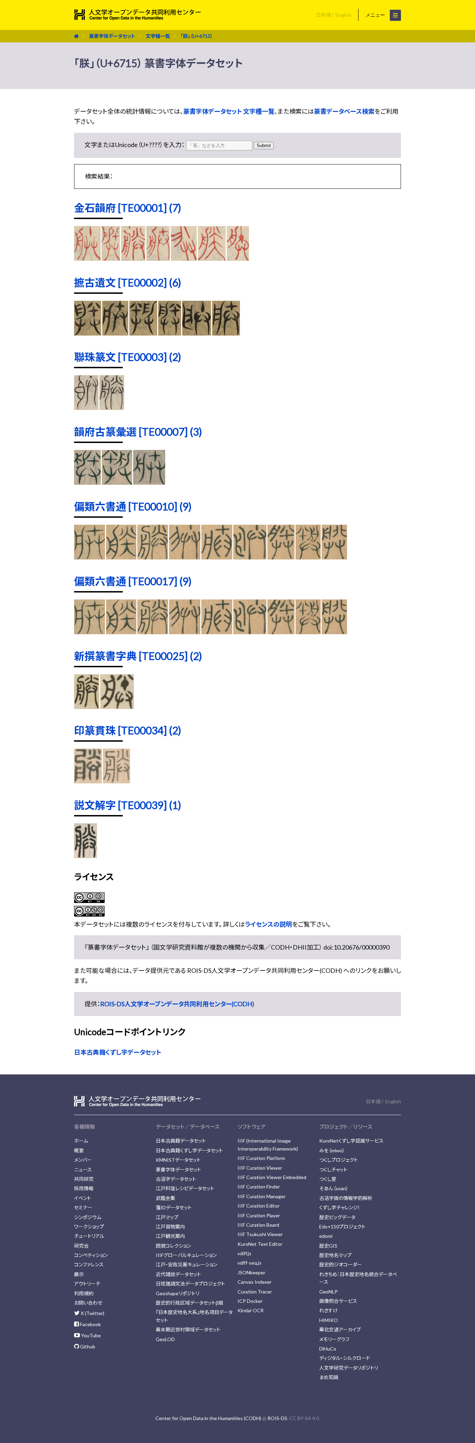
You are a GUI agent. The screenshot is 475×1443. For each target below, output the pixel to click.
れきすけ (328, 1310)
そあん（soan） (333, 1188)
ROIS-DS (277, 1418)
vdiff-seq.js (249, 1263)
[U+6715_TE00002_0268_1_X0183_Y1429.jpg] (143, 333)
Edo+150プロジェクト (342, 1227)
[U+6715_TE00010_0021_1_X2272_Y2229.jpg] (249, 557)
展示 (79, 1274)
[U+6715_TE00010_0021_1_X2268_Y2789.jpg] (184, 557)
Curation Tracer (255, 1292)
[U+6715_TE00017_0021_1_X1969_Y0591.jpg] (89, 632)
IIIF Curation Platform (261, 1158)
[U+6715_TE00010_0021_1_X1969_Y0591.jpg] (89, 557)
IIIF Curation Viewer (260, 1168)
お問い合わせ (88, 1303)
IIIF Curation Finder (259, 1187)
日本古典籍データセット (181, 1141)
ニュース (83, 1169)
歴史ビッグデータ (337, 1217)
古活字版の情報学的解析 (345, 1198)
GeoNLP (328, 1292)
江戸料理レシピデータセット (185, 1188)
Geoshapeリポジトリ (177, 1293)
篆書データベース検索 (344, 111)
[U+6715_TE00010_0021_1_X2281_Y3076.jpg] (280, 557)
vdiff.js (244, 1253)
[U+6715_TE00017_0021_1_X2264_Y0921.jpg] (152, 632)
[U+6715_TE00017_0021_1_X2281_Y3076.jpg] (280, 632)
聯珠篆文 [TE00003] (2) (127, 356)
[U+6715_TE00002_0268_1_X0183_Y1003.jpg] (196, 333)
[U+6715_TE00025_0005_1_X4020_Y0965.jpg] (117, 706)
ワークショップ (89, 1227)
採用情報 (84, 1188)
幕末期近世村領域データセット (188, 1329)
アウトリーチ (87, 1284)
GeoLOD (165, 1339)
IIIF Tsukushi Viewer (260, 1234)
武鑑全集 (165, 1198)
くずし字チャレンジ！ (339, 1207)
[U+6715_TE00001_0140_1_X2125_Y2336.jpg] (111, 258)
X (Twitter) (92, 1313)
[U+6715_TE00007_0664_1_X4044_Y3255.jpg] (87, 482)
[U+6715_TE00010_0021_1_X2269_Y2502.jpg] (216, 557)
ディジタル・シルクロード (344, 1358)
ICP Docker (250, 1301)
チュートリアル (89, 1236)
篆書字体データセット (112, 36)
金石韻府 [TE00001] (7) (127, 207)
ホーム (81, 1141)
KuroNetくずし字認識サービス (351, 1141)
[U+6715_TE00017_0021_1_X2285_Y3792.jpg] (308, 632)
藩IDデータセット (174, 1207)
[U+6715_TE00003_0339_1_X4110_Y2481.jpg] (111, 407)
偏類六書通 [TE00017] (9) (133, 581)
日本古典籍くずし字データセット (117, 1052)
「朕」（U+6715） (196, 36)
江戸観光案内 (170, 1236)
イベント (82, 1198)
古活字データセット (176, 1179)
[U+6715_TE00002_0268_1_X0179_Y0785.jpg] (226, 333)
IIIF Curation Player (259, 1215)
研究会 (81, 1246)
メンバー (83, 1160)
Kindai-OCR (251, 1310)
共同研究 (84, 1179)
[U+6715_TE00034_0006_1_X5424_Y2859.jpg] (116, 781)
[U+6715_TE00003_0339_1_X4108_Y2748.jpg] (86, 407)
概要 (79, 1150)
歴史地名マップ (335, 1255)
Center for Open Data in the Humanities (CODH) (208, 1418)
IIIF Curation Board (258, 1225)
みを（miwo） (332, 1150)
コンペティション (91, 1255)
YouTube (90, 1335)
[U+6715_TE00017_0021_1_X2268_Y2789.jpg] (184, 632)
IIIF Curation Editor (259, 1206)
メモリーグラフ (334, 1339)
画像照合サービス (338, 1301)
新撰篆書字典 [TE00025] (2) (138, 656)
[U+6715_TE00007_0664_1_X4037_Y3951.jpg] (149, 482)
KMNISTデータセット (178, 1160)
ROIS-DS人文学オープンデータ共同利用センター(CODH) (177, 1004)
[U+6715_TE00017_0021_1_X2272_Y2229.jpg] (249, 632)
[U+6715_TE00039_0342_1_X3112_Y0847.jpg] (85, 856)
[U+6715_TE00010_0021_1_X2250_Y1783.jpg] (121, 557)
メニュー (375, 15)
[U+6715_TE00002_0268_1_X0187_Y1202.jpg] (169, 333)
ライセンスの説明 (268, 924)
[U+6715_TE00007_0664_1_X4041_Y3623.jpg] (117, 482)
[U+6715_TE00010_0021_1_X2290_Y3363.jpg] (334, 557)
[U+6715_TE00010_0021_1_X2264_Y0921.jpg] (152, 557)
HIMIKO (328, 1320)
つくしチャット (333, 1169)
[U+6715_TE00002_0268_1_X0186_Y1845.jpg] (87, 333)
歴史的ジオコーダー (340, 1264)
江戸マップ (167, 1217)
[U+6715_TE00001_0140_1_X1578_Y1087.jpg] (212, 258)
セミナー (83, 1207)
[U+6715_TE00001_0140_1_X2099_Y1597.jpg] (133, 258)
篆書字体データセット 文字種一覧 (228, 111)
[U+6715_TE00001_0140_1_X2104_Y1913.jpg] (158, 258)
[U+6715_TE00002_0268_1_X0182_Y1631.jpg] (115, 333)
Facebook (90, 1324)
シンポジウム (87, 1217)
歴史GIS (328, 1246)
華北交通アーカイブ (340, 1329)
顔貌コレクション (173, 1246)
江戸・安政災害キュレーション (186, 1264)
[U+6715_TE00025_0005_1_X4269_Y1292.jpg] (86, 706)
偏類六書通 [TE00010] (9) (133, 506)
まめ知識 (328, 1377)
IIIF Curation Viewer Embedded (272, 1177)
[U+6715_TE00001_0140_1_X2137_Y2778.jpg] (87, 258)
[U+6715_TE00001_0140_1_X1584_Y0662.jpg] (238, 258)
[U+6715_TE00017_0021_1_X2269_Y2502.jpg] (216, 632)
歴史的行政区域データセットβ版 (189, 1303)
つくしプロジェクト (338, 1160)
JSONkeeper (251, 1272)
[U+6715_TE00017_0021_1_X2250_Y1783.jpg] (121, 632)
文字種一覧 (158, 36)
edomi (325, 1236)
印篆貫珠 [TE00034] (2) (127, 730)
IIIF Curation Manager (261, 1196)
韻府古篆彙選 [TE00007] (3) (138, 431)
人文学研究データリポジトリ (348, 1368)
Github (87, 1346)
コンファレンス (89, 1264)
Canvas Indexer (255, 1282)
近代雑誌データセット (178, 1274)
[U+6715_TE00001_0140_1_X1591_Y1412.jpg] (184, 258)
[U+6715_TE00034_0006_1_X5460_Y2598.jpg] (88, 781)
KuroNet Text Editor (260, 1244)
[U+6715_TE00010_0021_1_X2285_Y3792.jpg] (308, 557)
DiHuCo (327, 1349)
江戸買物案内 (170, 1227)
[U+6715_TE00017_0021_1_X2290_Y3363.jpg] (334, 632)
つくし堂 (327, 1179)
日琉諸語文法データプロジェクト (190, 1284)
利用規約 (84, 1293)
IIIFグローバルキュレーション (186, 1255)
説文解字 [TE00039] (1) (127, 805)
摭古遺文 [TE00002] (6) (127, 282)
